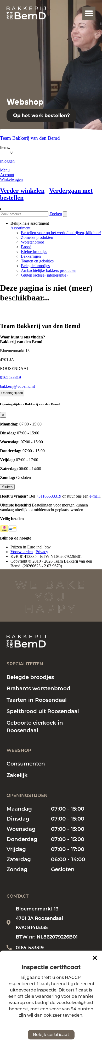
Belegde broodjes (30, 677)
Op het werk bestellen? (41, 115)
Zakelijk (17, 775)
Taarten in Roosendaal (37, 700)
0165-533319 (30, 948)
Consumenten (26, 764)
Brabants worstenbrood (38, 688)
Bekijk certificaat (51, 1034)
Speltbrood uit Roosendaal (43, 711)
